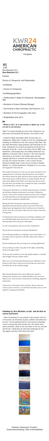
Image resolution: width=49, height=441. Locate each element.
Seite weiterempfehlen (34, 429)
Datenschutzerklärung (15, 429)
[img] (24, 18)
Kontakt (33, 427)
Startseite (15, 427)
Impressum (24, 427)
